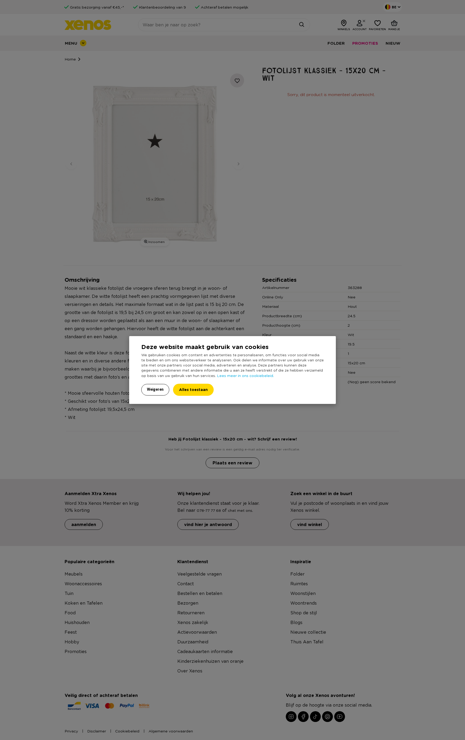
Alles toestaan (193, 389)
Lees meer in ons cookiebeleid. (245, 375)
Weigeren (155, 389)
